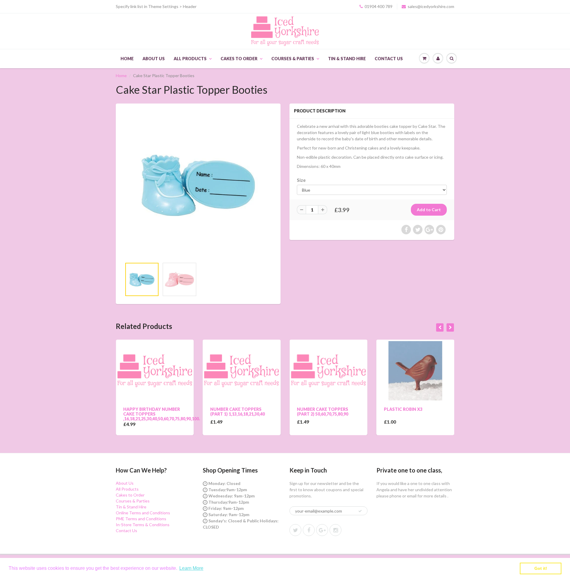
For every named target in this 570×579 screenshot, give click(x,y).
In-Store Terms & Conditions (143, 524)
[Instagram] (335, 530)
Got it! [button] (540, 568)
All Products (190, 58)
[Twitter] (295, 530)
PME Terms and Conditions (141, 518)
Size (301, 180)
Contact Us (389, 58)
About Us (153, 58)
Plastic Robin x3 (377, 409)
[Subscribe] (360, 511)
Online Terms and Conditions (143, 512)
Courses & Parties (292, 58)
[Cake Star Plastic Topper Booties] (198, 184)
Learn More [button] (191, 568)
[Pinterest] (322, 530)
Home (127, 58)
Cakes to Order (239, 58)
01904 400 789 (378, 6)
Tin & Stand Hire (347, 58)
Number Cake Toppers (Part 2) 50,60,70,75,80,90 (297, 411)
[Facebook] (309, 530)
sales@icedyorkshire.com (431, 6)
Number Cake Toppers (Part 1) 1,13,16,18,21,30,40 (211, 411)
